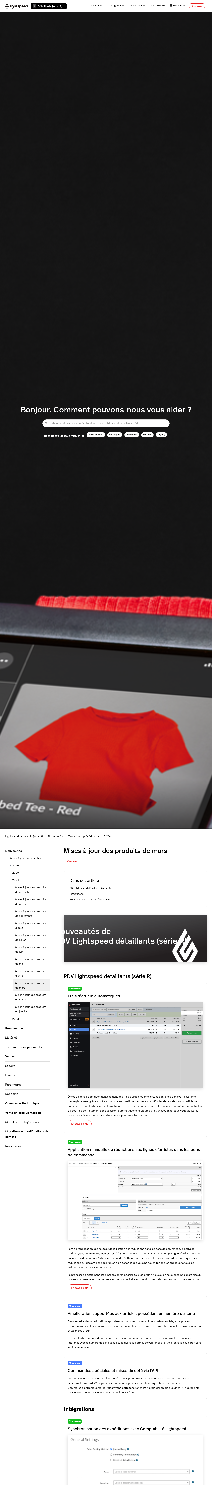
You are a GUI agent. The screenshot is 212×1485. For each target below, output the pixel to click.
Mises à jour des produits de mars (30, 985)
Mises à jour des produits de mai (30, 961)
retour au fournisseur (114, 1338)
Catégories (115, 5)
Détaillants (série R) (50, 6)
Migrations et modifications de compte (26, 1134)
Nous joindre (157, 5)
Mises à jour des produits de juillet (30, 937)
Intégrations (77, 894)
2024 (107, 836)
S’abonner (72, 861)
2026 (15, 865)
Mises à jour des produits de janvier (30, 1009)
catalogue (114, 434)
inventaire (131, 434)
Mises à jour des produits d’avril (30, 973)
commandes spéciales (86, 1378)
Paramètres (13, 1084)
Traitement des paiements (23, 1047)
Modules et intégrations (22, 1122)
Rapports (11, 1094)
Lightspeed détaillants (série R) (24, 836)
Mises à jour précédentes (83, 836)
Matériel (11, 1037)
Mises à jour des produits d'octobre (30, 901)
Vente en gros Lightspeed (23, 1112)
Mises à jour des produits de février (30, 997)
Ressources (136, 5)
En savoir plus (79, 1123)
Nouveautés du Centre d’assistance (90, 899)
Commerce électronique (22, 1103)
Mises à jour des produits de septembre (30, 913)
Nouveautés (97, 5)
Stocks (10, 1066)
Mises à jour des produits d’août (30, 925)
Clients (10, 1075)
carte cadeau (96, 434)
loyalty (161, 434)
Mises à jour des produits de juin (30, 949)
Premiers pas (14, 1028)
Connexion (197, 6)
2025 (15, 872)
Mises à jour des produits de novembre (30, 889)
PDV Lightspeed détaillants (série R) (90, 888)
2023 (15, 1019)
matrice (147, 434)
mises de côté (112, 1378)
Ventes (10, 1056)
